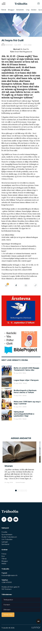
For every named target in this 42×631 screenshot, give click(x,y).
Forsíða (4, 532)
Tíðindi (3, 10)
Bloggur (11, 10)
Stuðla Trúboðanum (9, 537)
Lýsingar (5, 542)
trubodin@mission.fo (9, 575)
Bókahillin (20, 10)
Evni (3, 556)
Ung (27, 10)
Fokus (4, 554)
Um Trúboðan (7, 539)
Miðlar (4, 564)
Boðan (33, 10)
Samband (5, 544)
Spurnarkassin (7, 534)
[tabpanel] (19, 464)
